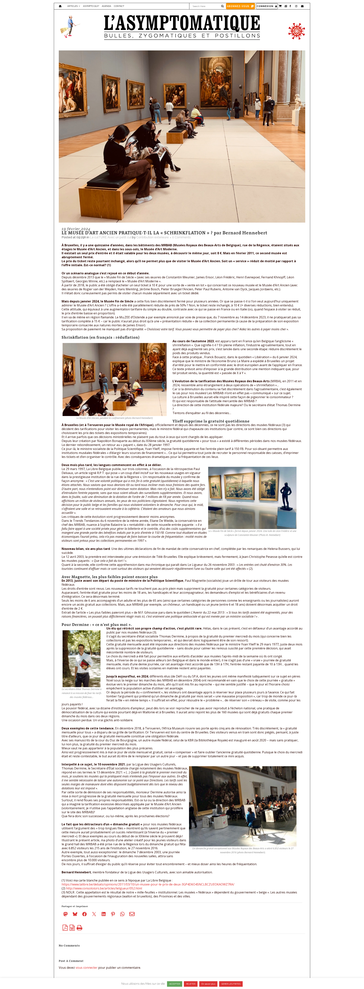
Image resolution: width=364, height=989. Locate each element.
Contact (119, 6)
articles (72, 6)
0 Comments (181, 237)
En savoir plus (208, 984)
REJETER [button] (190, 984)
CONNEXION (265, 6)
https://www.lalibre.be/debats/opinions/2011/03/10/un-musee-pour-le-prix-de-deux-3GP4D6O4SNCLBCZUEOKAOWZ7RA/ (148, 884)
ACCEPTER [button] (174, 984)
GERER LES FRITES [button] (230, 984)
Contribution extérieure (152, 237)
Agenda (106, 6)
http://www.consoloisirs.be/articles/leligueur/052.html (104, 888)
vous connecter (86, 967)
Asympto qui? (91, 6)
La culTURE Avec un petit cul (110, 237)
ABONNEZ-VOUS (238, 6)
